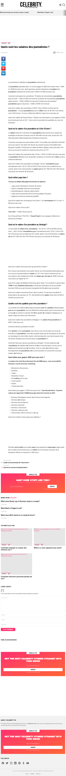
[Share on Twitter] (3, 63)
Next (65, 13)
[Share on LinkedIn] (3, 73)
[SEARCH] (63, 5)
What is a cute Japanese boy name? (48, 548)
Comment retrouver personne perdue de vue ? (16, 578)
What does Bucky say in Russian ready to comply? (14, 12)
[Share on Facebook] (3, 59)
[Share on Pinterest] (3, 68)
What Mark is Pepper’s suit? (45, 12)
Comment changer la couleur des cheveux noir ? (14, 549)
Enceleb (32, 773)
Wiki (9, 545)
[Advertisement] (33, 28)
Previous (1, 13)
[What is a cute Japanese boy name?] (49, 537)
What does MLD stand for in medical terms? (18, 515)
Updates (13, 498)
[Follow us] (60, 5)
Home (27, 773)
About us (38, 773)
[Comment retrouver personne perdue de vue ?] (16, 564)
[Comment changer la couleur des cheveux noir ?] (16, 537)
